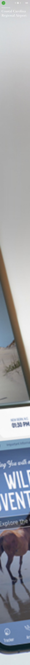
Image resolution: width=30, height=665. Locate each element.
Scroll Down (15, 660)
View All (18, 3)
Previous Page (15, 3)
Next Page (20, 3)
